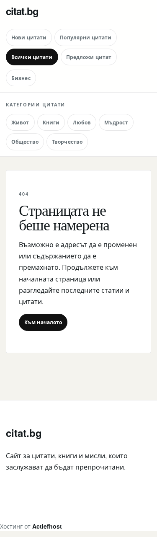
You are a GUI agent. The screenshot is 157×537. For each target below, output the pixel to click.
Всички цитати (32, 57)
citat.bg (22, 11)
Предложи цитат (89, 57)
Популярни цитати (85, 37)
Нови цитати (28, 37)
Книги (51, 122)
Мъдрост (116, 122)
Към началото (43, 322)
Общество (25, 141)
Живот (20, 122)
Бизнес (21, 78)
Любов (82, 122)
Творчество (67, 141)
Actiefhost (47, 526)
